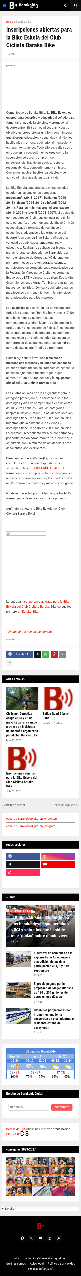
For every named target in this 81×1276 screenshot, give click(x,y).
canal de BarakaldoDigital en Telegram (30, 826)
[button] (5, 5)
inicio (17, 1258)
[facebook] (23, 856)
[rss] (58, 1238)
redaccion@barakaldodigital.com (46, 1258)
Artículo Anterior (14, 805)
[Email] (62, 654)
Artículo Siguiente (65, 805)
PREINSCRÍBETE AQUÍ (46, 468)
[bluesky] (58, 872)
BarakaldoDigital (17, 1129)
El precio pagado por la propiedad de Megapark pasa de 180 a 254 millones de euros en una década (53, 990)
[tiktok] (23, 872)
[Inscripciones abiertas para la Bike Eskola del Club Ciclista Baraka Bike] (22, 758)
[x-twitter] (23, 864)
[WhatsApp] (45, 654)
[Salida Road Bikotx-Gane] (59, 698)
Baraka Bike (30, 611)
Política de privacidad (61, 1263)
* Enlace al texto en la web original (29, 632)
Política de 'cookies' (40, 1268)
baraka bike (23, 21)
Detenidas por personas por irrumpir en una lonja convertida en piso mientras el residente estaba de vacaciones (54, 1018)
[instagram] (58, 856)
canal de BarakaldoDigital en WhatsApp (31, 818)
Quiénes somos (16, 1263)
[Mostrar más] (9, 662)
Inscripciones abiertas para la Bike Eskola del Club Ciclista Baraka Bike (21, 779)
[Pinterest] (54, 654)
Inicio (9, 21)
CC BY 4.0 (12, 1134)
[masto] (23, 880)
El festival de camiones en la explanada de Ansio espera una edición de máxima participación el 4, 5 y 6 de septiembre (53, 961)
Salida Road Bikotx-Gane (56, 716)
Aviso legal (37, 1263)
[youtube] (58, 864)
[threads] (58, 880)
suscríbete (62, 1107)
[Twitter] (37, 654)
